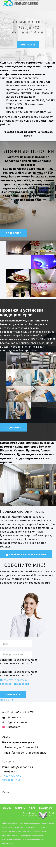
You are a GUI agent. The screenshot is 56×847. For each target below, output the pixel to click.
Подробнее (28, 44)
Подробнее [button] (13, 233)
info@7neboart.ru (22, 767)
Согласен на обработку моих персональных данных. (18, 661)
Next (51, 39)
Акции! (32, 808)
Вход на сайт (46, 808)
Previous (5, 39)
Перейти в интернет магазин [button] (27, 554)
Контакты (20, 808)
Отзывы (7, 808)
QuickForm (6, 699)
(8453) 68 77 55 (11, 779)
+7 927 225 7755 (11, 776)
